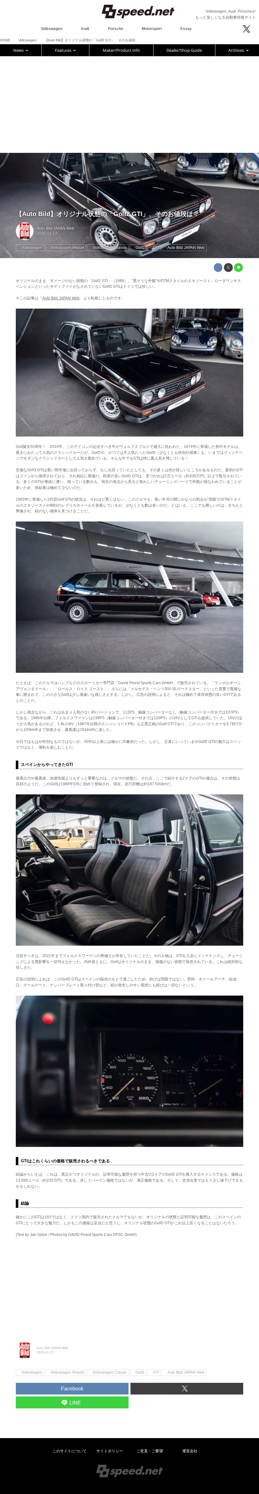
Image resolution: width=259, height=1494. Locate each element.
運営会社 (189, 1451)
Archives (236, 50)
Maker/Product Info (121, 50)
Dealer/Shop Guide (184, 50)
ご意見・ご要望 (149, 1451)
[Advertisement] (129, 103)
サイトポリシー (109, 1451)
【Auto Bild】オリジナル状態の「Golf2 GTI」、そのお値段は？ (107, 213)
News (19, 50)
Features (63, 50)
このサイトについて (69, 1451)
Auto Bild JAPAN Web (55, 228)
